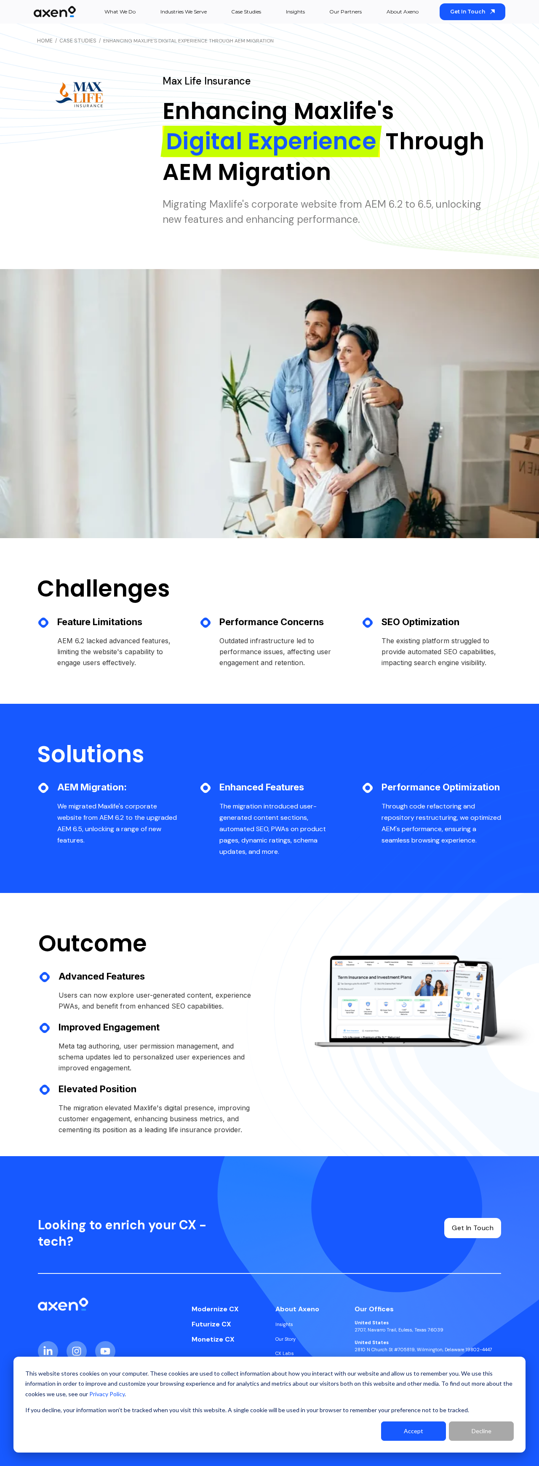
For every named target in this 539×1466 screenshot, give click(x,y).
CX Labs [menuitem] (284, 1353)
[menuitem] (215, 1309)
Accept (413, 1430)
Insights (295, 11)
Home (45, 40)
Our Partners (345, 11)
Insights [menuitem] (284, 1324)
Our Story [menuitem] (285, 1339)
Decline (481, 1430)
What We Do (120, 11)
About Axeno (403, 11)
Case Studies (246, 11)
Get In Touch (467, 11)
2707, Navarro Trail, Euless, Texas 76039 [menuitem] (399, 1326)
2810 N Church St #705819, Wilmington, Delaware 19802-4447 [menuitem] (423, 1345)
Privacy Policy (107, 1393)
